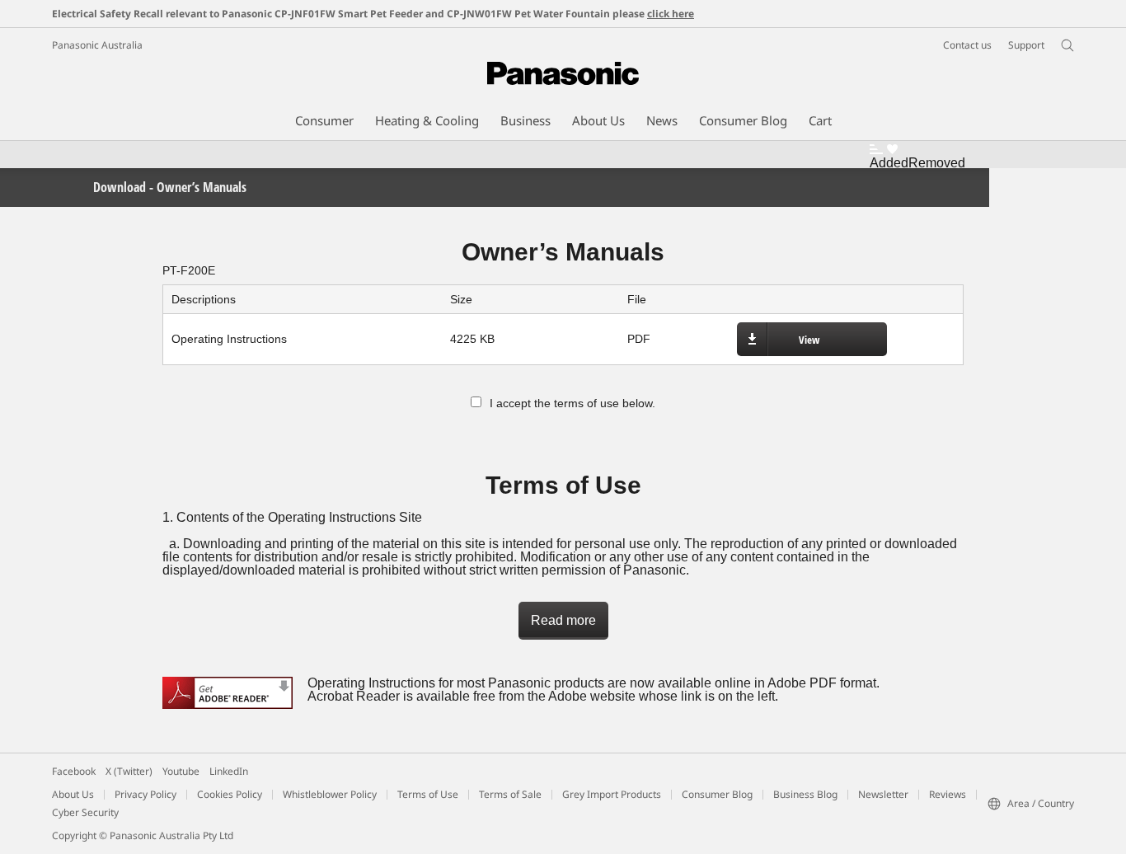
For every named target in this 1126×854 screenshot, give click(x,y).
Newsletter (883, 794)
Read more (563, 620)
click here (670, 14)
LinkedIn (228, 771)
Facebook (74, 771)
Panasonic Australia (97, 45)
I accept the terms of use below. (572, 403)
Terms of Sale (510, 794)
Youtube (180, 771)
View (809, 339)
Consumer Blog (717, 794)
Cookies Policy (229, 794)
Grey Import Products (611, 794)
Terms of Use (427, 794)
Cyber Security (85, 812)
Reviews (947, 794)
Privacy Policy (145, 794)
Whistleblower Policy (330, 794)
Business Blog (805, 794)
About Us (73, 794)
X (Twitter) (129, 771)
